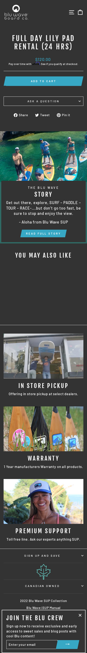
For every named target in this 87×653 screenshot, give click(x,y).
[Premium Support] (43, 501)
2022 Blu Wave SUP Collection (43, 601)
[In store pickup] (43, 356)
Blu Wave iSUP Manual (43, 608)
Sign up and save (42, 555)
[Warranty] (43, 428)
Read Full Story (43, 233)
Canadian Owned (42, 586)
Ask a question (43, 101)
